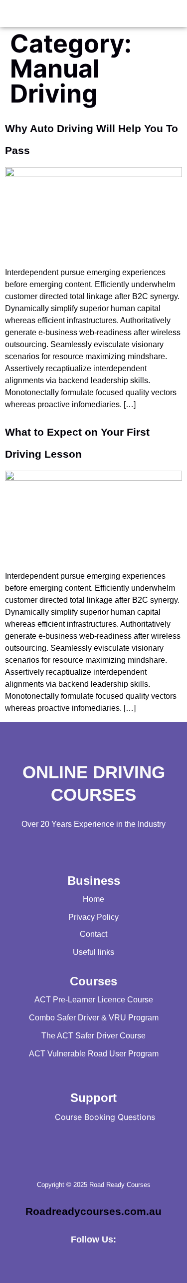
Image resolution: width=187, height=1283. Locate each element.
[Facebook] (94, 1260)
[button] (14, 13)
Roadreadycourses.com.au (93, 1211)
